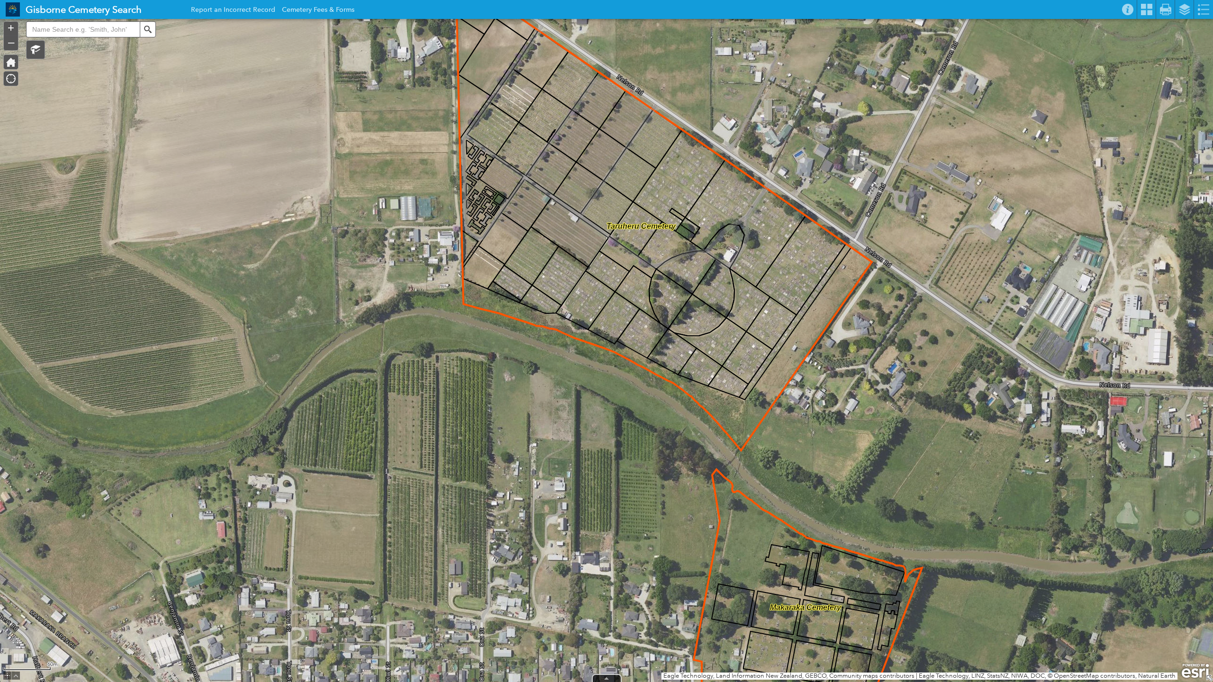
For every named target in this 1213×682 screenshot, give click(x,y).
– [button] (11, 42)
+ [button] (11, 28)
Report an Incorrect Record (233, 11)
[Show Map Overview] (1209, 678)
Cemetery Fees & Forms (318, 11)
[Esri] (1195, 671)
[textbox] (83, 29)
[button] (35, 49)
